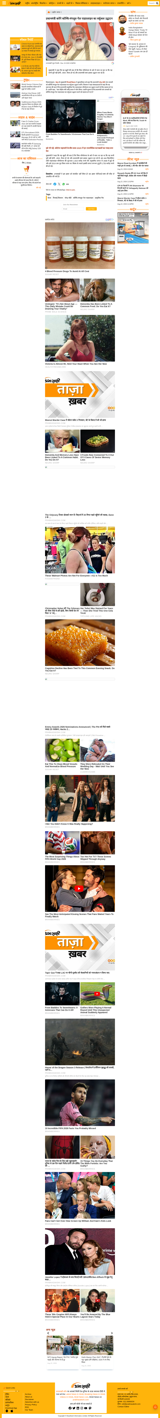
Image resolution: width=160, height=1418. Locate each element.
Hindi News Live (81, 1397)
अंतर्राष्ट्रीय (34, 3)
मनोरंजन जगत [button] (108, 3)
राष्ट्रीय (27, 3)
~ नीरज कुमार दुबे (135, 40)
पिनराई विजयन (71, 82)
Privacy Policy (31, 1405)
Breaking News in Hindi (95, 1394)
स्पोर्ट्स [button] (51, 3)
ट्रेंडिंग (26, 80)
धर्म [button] (128, 3)
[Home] (49, 12)
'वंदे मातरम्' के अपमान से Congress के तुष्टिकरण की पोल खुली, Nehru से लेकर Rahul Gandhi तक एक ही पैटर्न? (138, 49)
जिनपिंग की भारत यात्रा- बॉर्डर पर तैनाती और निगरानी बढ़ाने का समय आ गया (138, 18)
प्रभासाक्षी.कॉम (61, 1391)
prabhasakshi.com (81, 1400)
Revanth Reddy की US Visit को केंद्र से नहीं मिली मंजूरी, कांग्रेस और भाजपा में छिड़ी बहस (132, 175)
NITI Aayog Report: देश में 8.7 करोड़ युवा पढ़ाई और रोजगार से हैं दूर (62, 1358)
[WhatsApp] (111, 41)
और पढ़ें (38, 188)
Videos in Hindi (66, 1397)
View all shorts (135, 152)
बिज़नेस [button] (43, 3)
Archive (28, 1394)
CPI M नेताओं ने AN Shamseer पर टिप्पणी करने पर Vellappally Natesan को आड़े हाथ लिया (132, 188)
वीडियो (7, 1400)
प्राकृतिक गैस (99, 198)
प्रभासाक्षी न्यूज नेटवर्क (52, 63)
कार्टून (7, 1405)
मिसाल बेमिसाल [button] (81, 3)
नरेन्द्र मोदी (102, 82)
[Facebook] (111, 31)
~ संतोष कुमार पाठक (136, 23)
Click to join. (70, 190)
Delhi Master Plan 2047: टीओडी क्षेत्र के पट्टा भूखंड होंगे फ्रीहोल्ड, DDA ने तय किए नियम (96, 1359)
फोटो (7, 1397)
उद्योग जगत (56, 12)
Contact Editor (123, 1407)
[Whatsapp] (63, 185)
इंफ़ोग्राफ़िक (9, 1402)
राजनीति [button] (120, 3)
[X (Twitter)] (111, 36)
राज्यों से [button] (60, 3)
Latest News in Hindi (74, 1394)
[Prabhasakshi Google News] (112, 63)
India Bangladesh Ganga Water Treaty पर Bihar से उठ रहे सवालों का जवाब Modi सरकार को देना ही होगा (138, 33)
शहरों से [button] (69, 3)
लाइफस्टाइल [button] (95, 3)
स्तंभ (133, 12)
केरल (57, 82)
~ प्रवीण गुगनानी (134, 56)
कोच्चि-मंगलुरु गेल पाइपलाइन (83, 198)
